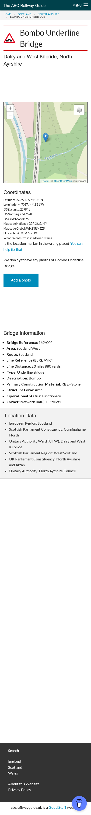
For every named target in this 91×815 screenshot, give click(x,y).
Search (13, 750)
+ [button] (10, 108)
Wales (13, 773)
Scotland (24, 14)
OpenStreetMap (63, 181)
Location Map (45, 142)
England (14, 761)
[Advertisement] (46, 85)
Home (7, 14)
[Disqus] (46, 551)
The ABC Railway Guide (25, 5)
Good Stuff (57, 807)
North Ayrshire (48, 14)
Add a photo (21, 280)
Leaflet (45, 181)
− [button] (10, 115)
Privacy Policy (19, 789)
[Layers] (79, 110)
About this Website (23, 783)
